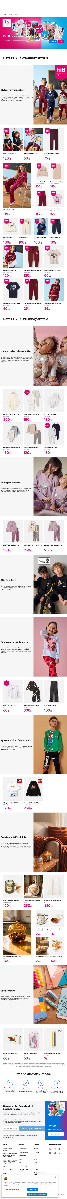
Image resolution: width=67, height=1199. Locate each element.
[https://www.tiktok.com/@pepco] (60, 1153)
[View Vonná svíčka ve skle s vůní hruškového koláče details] (50, 857)
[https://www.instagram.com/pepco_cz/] (55, 1149)
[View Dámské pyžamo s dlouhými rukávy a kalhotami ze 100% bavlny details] (46, 486)
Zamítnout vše (32, 1189)
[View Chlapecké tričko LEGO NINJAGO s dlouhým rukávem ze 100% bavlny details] (51, 735)
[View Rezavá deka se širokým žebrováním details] (45, 839)
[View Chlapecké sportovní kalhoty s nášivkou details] (59, 109)
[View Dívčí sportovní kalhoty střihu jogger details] (49, 107)
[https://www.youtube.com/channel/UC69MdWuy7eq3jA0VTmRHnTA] (60, 1149)
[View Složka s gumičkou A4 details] (54, 976)
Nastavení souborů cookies (12, 1189)
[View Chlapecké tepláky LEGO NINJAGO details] (54, 758)
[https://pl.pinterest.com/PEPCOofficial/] (55, 1153)
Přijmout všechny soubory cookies (37, 1194)
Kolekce (10, 14)
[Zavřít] (56, 1177)
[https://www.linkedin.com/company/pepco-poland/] (50, 1153)
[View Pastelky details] (38, 982)
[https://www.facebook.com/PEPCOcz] (50, 1149)
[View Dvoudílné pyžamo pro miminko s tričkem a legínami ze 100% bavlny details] (42, 359)
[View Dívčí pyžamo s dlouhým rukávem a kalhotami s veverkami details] (55, 494)
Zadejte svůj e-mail (8, 1125)
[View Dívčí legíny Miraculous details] (50, 662)
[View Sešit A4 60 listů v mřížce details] (41, 1009)
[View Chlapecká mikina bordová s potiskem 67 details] (46, 86)
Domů (5, 14)
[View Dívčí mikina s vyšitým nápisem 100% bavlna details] (50, 92)
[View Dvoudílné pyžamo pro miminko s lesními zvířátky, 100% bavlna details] (60, 360)
